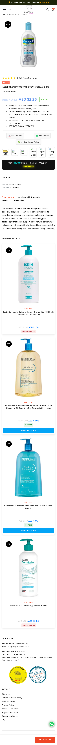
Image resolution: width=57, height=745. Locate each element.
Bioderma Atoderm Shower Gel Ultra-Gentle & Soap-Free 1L (28, 506)
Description (8, 197)
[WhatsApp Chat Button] (51, 724)
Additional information (29, 197)
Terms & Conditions (10, 709)
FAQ (3, 720)
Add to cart (45, 740)
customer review (9, 91)
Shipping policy (8, 701)
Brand (5, 200)
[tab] (8, 197)
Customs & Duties (10, 716)
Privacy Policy (8, 705)
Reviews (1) (18, 200)
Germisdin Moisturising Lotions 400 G (28, 606)
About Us (6, 694)
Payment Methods (10, 712)
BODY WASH (25, 15)
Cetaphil (6, 177)
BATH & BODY (14, 15)
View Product (28, 430)
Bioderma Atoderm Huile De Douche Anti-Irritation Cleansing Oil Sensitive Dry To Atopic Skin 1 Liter (28, 406)
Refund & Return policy (12, 698)
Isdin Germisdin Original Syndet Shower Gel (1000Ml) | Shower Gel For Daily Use (28, 313)
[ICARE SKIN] (28, 9)
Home (4, 15)
